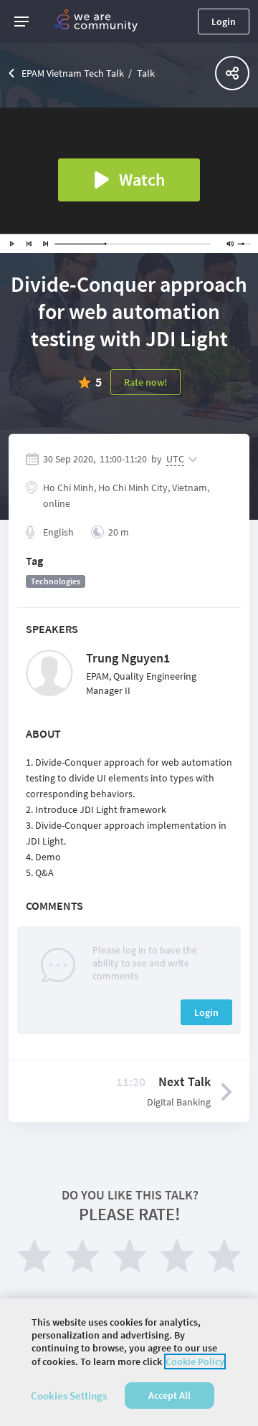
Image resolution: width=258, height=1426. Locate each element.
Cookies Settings (69, 1395)
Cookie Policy (195, 1361)
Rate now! (145, 382)
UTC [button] (175, 458)
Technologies (55, 581)
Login (223, 21)
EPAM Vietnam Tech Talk (73, 73)
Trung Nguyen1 (128, 658)
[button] (21, 21)
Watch (142, 179)
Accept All (169, 1395)
